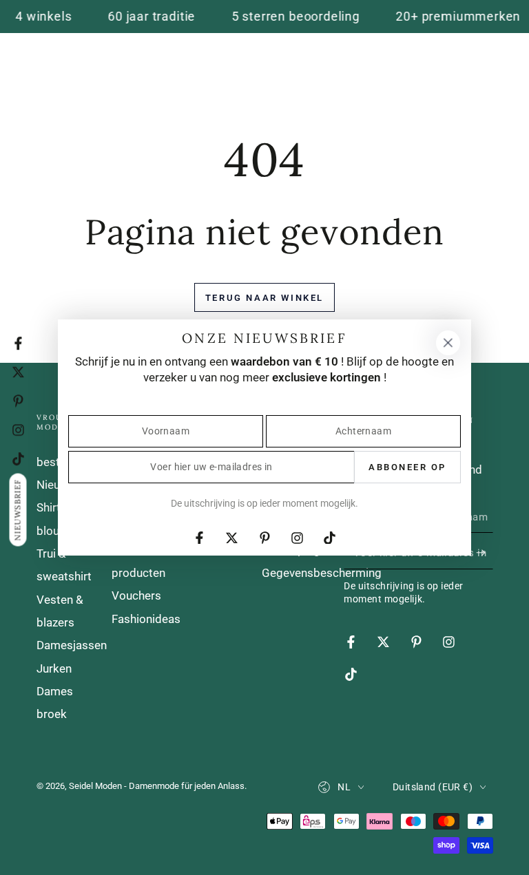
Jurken (54, 668)
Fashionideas (146, 619)
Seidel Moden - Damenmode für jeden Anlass (157, 786)
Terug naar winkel (264, 298)
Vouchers (136, 595)
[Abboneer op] (484, 552)
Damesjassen (72, 645)
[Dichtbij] (448, 343)
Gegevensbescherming (322, 573)
